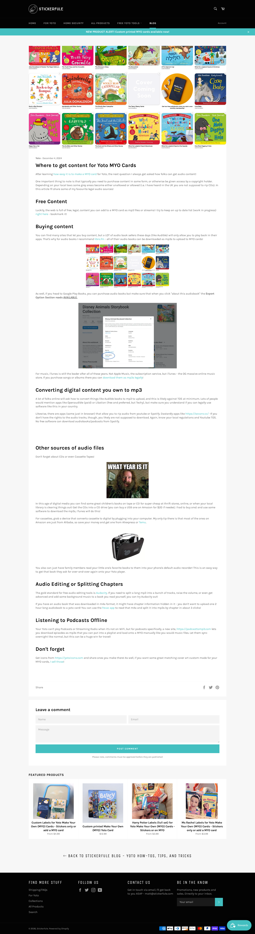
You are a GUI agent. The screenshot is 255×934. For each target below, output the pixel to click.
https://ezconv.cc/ (197, 413)
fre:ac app (108, 607)
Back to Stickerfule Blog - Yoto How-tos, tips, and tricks (129, 855)
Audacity (101, 592)
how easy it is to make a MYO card (75, 174)
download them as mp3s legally (123, 377)
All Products (100, 23)
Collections (36, 901)
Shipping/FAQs (38, 889)
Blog (153, 23)
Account (222, 23)
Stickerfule (42, 928)
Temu (142, 522)
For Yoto (50, 23)
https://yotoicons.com (69, 657)
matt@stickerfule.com (159, 893)
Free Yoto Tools (128, 23)
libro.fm (99, 239)
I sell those (56, 661)
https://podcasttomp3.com (194, 629)
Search (33, 912)
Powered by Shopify (59, 928)
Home (32, 23)
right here (42, 214)
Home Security (73, 23)
